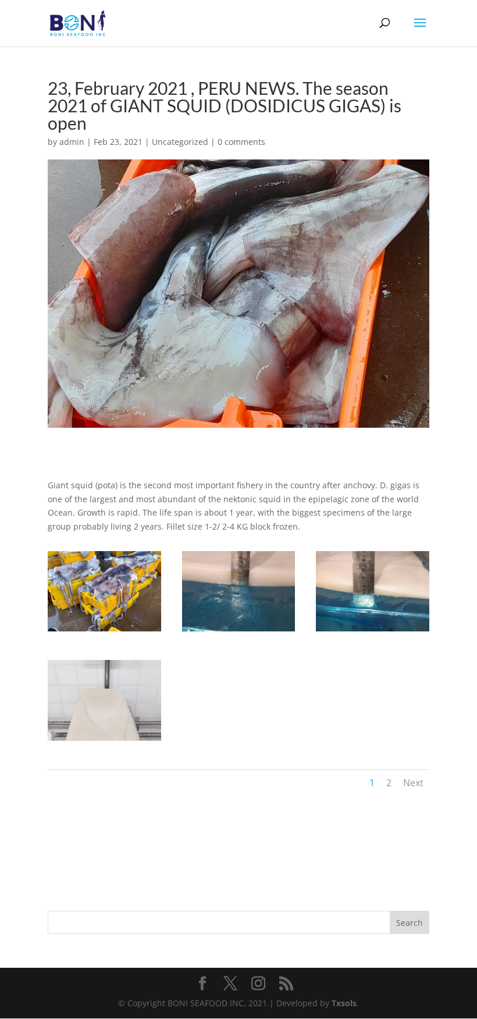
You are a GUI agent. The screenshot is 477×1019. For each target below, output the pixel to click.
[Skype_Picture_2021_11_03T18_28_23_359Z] (239, 631)
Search (409, 922)
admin (71, 141)
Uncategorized (180, 141)
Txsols (344, 1003)
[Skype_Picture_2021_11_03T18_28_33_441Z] (104, 740)
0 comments (241, 141)
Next (413, 782)
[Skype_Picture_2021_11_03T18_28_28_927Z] (372, 631)
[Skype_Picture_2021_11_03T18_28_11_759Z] (104, 631)
